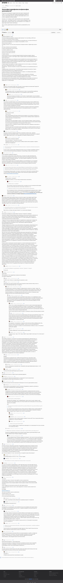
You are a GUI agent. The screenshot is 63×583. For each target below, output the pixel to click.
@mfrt (10, 384)
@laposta (10, 89)
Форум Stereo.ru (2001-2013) (53, 575)
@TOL (12, 94)
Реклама (5, 576)
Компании (35, 576)
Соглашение (20, 575)
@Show (11, 286)
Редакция (5, 575)
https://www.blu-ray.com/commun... (12, 173)
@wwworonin (13, 396)
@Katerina (9, 278)
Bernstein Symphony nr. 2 (6, 490)
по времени (58, 32)
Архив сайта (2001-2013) (52, 574)
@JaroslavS (12, 435)
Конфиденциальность (22, 576)
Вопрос (3, 5)
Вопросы (20, 2)
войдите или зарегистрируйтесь (29, 557)
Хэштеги (35, 574)
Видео (23, 2)
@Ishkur (10, 176)
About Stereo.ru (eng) (6, 574)
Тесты (14, 2)
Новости (10, 2)
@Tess (10, 498)
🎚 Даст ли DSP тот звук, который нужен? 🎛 (8, 0)
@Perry (10, 137)
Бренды (26, 2)
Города (35, 575)
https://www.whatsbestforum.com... (30, 193)
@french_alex (13, 389)
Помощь (20, 574)
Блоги (17, 2)
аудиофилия (4, 7)
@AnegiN (10, 369)
